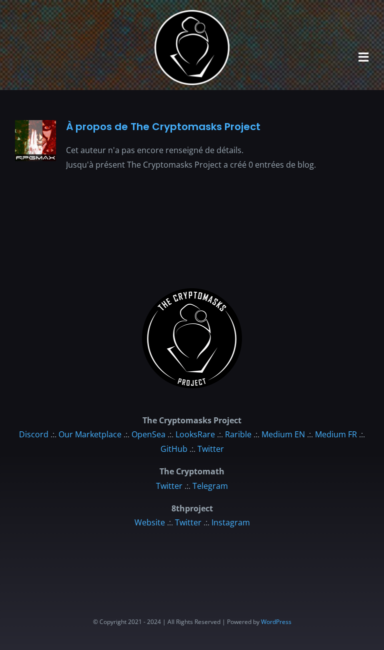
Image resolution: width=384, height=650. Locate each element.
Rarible (238, 434)
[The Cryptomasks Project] (192, 14)
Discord (33, 434)
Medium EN (283, 434)
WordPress (276, 621)
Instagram (231, 522)
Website (149, 522)
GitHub (174, 448)
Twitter (211, 448)
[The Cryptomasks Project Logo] (192, 292)
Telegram (210, 485)
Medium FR (336, 434)
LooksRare (195, 434)
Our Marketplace (90, 434)
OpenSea (149, 434)
